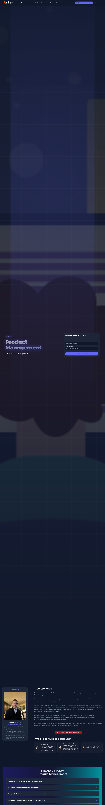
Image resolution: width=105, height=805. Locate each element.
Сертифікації (35, 2)
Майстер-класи (25, 2)
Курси (17, 2)
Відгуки (52, 2)
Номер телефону (69, 346)
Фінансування (44, 2)
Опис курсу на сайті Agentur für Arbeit (69, 732)
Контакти (58, 2)
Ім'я (66, 340)
